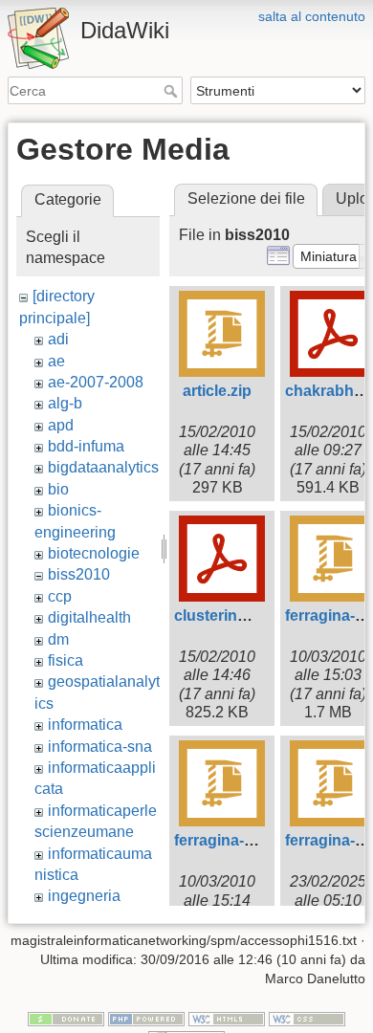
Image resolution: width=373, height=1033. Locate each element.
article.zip (217, 391)
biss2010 (79, 574)
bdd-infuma (86, 446)
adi (58, 339)
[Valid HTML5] (226, 1018)
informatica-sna (100, 746)
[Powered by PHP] (146, 1018)
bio (58, 489)
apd (61, 425)
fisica (65, 660)
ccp (60, 596)
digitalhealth (89, 617)
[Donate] (66, 1018)
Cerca (173, 91)
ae (56, 361)
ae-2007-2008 (95, 382)
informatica (85, 724)
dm (58, 639)
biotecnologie (94, 553)
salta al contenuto (311, 16)
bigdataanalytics (103, 467)
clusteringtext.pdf (237, 615)
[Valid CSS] (307, 1018)
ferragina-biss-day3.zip (257, 840)
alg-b (65, 403)
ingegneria (84, 896)
